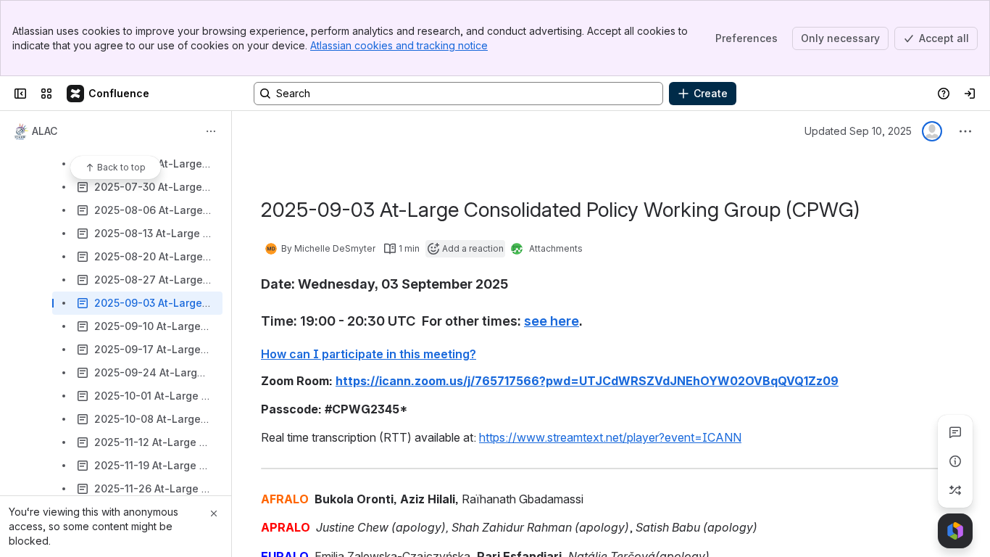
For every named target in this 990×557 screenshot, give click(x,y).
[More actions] (211, 131)
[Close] (213, 513)
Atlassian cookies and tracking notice (399, 45)
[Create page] (955, 490)
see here (551, 321)
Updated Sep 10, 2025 (858, 131)
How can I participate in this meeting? (368, 354)
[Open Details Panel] (955, 461)
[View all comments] (955, 432)
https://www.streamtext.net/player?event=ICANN (610, 437)
